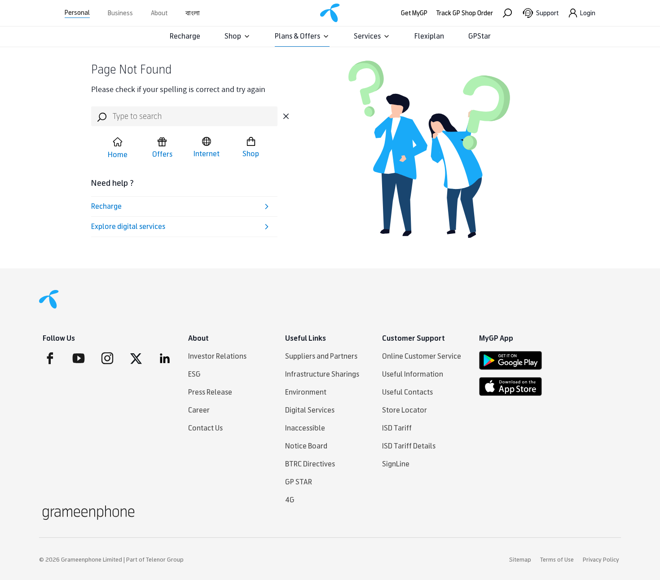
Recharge (185, 36)
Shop (232, 36)
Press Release (210, 392)
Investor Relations (217, 356)
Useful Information (412, 374)
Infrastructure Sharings (322, 374)
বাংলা (192, 13)
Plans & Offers (297, 36)
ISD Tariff (397, 428)
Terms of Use (557, 559)
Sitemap (520, 559)
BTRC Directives (310, 464)
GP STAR (298, 482)
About (159, 13)
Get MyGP (414, 13)
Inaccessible (305, 428)
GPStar (479, 36)
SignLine (395, 464)
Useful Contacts (407, 392)
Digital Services (309, 410)
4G (290, 500)
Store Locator (404, 410)
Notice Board (306, 446)
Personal (77, 13)
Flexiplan (429, 36)
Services (367, 36)
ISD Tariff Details (409, 446)
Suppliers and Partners (321, 356)
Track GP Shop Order (464, 13)
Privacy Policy (601, 559)
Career (199, 410)
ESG (194, 374)
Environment (305, 392)
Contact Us (205, 428)
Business (120, 13)
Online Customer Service (421, 356)
